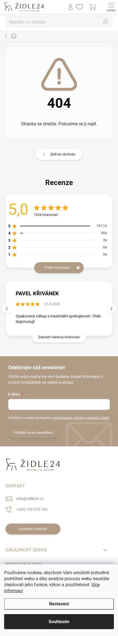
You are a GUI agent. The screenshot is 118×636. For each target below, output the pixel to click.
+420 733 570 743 (31, 509)
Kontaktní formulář (33, 529)
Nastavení (59, 603)
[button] (111, 308)
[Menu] (111, 7)
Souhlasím (59, 621)
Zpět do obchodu (62, 154)
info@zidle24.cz (30, 498)
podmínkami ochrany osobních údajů (81, 418)
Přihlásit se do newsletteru (33, 433)
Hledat (105, 22)
